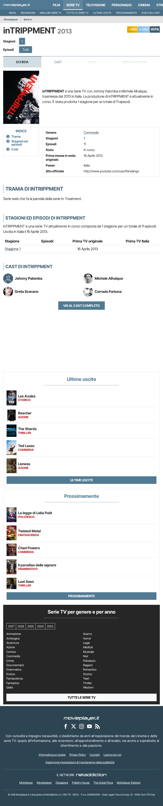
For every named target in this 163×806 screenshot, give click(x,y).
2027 (11, 626)
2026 (21, 626)
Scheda (22, 62)
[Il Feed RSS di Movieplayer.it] (97, 726)
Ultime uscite (102, 12)
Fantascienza (14, 678)
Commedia (91, 132)
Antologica (12, 638)
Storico (87, 674)
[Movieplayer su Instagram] (81, 726)
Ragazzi (88, 665)
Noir (85, 656)
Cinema (144, 5)
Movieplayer (11, 19)
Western (88, 687)
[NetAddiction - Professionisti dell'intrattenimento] (91, 775)
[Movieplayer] (81, 718)
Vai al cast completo (81, 306)
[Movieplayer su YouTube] (89, 726)
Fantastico (12, 683)
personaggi (122, 5)
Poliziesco (89, 660)
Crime (10, 660)
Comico (11, 651)
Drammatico (13, 669)
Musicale (88, 651)
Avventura (12, 642)
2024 (40, 626)
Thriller (87, 683)
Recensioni (28, 12)
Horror (87, 638)
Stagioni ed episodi (19, 142)
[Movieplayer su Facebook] (66, 726)
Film (56, 5)
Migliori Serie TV (50, 12)
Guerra (87, 633)
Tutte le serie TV (77, 12)
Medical (88, 647)
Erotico (10, 674)
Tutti (25, 50)
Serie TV (73, 5)
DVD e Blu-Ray (151, 12)
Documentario (15, 665)
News (12, 12)
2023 (50, 626)
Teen (86, 678)
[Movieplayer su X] (74, 726)
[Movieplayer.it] (16, 5)
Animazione (13, 633)
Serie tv (28, 19)
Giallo (9, 687)
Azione (10, 647)
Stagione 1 (12, 249)
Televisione (95, 5)
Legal (86, 642)
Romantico (89, 669)
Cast (58, 62)
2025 (30, 626)
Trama (16, 136)
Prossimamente (126, 12)
